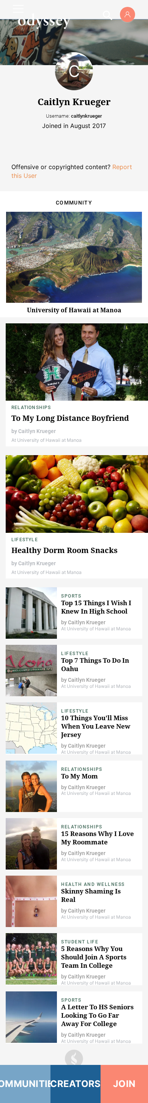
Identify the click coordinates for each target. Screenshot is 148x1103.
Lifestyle (24, 539)
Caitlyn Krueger (37, 431)
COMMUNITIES (25, 1083)
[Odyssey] (44, 21)
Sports (71, 596)
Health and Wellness (93, 884)
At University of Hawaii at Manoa (46, 440)
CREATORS (75, 1083)
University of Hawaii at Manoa (74, 310)
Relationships (31, 407)
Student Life (79, 942)
